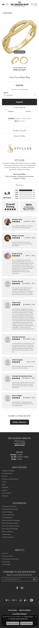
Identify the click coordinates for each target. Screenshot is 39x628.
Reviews (19, 185)
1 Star (16, 198)
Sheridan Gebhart (18, 337)
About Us (5, 553)
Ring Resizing (6, 534)
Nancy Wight (17, 396)
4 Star (16, 192)
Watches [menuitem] (5, 496)
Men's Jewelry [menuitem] (6, 493)
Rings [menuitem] (4, 484)
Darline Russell (17, 281)
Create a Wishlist (7, 556)
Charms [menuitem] (4, 490)
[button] (7, 4)
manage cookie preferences (19, 618)
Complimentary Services (10, 509)
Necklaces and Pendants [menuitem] (10, 479)
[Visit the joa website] (26, 600)
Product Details (19, 130)
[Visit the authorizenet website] (31, 600)
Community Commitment (10, 559)
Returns (28, 111)
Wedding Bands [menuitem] (7, 473)
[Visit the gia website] (8, 600)
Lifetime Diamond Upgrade (11, 520)
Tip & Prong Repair (8, 537)
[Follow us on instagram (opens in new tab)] (22, 588)
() (34, 190)
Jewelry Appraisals (8, 515)
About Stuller (20, 136)
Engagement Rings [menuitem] (8, 470)
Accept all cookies (26, 623)
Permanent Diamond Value (11, 526)
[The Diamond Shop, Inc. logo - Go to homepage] (19, 4)
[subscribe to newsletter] (34, 579)
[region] (19, 36)
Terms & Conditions (25, 610)
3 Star (16, 194)
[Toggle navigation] (3, 4)
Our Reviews (6, 562)
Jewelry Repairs (7, 517)
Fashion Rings (7, 13)
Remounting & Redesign (10, 529)
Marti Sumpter (17, 360)
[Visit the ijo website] (14, 600)
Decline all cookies (13, 623)
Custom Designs (7, 512)
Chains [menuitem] (4, 482)
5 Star (16, 190)
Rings (24, 178)
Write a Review (19, 422)
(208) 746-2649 (19, 70)
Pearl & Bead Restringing (10, 523)
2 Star (16, 196)
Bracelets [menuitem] (5, 487)
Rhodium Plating (7, 531)
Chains (7, 176)
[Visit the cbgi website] (20, 600)
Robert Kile (16, 303)
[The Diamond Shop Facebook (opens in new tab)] (12, 588)
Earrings (16, 178)
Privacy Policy (12, 610)
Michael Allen (17, 219)
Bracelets (13, 176)
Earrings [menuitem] (4, 476)
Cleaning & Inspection (9, 506)
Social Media (6, 564)
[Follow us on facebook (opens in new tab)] (17, 588)
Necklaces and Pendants (25, 176)
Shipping (11, 111)
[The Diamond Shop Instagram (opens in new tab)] (27, 588)
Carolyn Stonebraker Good (22, 376)
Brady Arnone (17, 254)
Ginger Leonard (18, 236)
